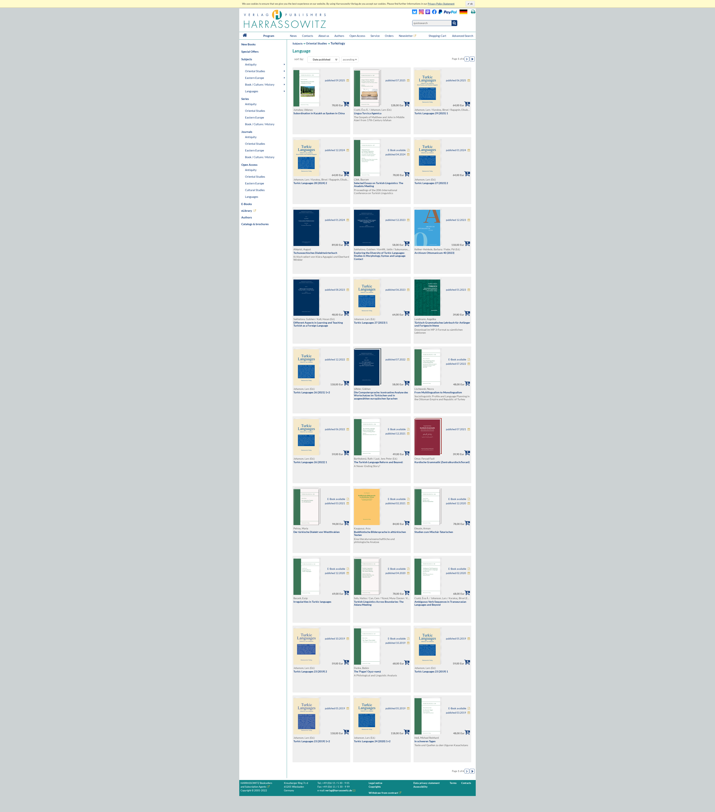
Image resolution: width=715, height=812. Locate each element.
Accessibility (420, 786)
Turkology (338, 43)
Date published (322, 59)
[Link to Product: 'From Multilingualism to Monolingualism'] (428, 384)
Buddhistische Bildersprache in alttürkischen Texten (380, 533)
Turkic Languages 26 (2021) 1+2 (311, 392)
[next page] (467, 59)
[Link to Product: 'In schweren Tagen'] (428, 733)
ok (471, 3)
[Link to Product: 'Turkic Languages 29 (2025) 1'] (428, 105)
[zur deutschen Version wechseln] (463, 11)
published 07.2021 (456, 429)
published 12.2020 (456, 503)
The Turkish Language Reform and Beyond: (378, 462)
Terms (453, 783)
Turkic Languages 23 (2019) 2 (310, 671)
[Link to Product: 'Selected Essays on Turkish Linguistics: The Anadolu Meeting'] (367, 175)
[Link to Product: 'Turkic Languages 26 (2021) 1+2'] (307, 384)
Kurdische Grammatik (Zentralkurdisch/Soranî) (442, 462)
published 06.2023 (395, 289)
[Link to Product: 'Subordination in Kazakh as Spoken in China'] (307, 105)
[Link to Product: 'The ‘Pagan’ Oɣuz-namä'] (367, 663)
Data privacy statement (426, 783)
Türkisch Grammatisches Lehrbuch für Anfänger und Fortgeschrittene (442, 324)
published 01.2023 (456, 289)
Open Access (357, 35)
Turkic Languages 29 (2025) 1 (431, 113)
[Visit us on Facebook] (443, 13)
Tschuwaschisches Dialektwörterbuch (315, 252)
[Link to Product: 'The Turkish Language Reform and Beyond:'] (367, 454)
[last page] (472, 59)
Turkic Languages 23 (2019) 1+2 (311, 741)
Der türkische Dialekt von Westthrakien (316, 531)
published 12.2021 (395, 433)
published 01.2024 (456, 150)
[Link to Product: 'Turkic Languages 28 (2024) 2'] (307, 175)
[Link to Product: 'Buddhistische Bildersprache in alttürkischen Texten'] (367, 524)
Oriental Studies (255, 71)
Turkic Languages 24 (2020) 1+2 (372, 741)
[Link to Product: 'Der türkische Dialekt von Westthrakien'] (307, 524)
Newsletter (406, 35)
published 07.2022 (395, 359)
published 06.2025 (456, 80)
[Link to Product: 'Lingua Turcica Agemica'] (367, 105)
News (293, 35)
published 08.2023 (335, 289)
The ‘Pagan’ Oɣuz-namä (367, 671)
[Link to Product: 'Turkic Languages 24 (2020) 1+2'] (367, 733)
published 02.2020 (456, 573)
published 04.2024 (395, 154)
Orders (389, 35)
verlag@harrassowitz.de (338, 790)
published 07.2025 (395, 80)
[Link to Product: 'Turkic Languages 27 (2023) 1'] (367, 314)
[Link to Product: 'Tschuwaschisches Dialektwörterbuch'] (307, 245)
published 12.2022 (335, 359)
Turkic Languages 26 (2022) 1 (310, 462)
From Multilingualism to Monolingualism (438, 392)
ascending (349, 59)
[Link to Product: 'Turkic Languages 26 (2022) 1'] (307, 454)
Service (375, 35)
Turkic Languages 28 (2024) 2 (310, 183)
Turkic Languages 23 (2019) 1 (431, 671)
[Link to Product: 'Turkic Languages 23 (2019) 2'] (307, 663)
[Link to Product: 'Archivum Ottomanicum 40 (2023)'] (428, 245)
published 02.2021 (395, 503)
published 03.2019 (456, 712)
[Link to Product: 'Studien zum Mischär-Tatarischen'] (428, 524)
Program (268, 35)
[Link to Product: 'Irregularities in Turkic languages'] (307, 593)
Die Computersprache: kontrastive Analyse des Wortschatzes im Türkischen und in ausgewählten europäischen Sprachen (381, 395)
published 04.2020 (395, 573)
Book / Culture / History (259, 84)
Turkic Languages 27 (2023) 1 (370, 322)
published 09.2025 (335, 80)
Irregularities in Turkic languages (312, 601)
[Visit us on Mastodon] (427, 13)
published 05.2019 (456, 638)
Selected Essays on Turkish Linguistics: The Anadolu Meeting (378, 184)
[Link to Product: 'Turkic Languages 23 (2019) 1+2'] (307, 733)
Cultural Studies (255, 190)
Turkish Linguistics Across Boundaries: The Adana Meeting (378, 603)
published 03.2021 (335, 503)
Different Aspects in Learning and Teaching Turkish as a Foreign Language (318, 324)
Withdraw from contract (383, 792)
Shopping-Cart (438, 35)
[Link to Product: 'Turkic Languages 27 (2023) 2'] (428, 175)
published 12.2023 (395, 220)
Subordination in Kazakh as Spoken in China (319, 113)
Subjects (298, 43)
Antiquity (251, 64)
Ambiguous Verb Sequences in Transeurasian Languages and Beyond (440, 603)
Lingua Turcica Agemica (367, 113)
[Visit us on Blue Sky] (414, 13)
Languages (251, 91)
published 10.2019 (335, 638)
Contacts (307, 35)
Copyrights (375, 786)
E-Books (246, 204)
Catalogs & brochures (255, 224)
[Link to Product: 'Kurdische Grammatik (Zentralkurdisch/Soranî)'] (428, 454)
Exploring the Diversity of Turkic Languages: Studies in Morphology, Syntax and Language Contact (379, 255)
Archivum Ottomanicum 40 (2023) (434, 252)
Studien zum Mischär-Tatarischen (433, 531)
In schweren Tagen (425, 741)
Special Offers (250, 51)
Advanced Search (462, 35)
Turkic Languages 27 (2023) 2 (431, 183)
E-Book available (397, 150)
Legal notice (375, 783)
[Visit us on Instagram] (420, 13)
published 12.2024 (335, 150)
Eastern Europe (254, 77)
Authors (339, 35)
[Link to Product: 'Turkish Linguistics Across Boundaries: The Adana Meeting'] (367, 593)
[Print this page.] (473, 11)
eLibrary (246, 210)
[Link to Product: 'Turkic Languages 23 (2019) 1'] (428, 663)
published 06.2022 (335, 429)
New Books (248, 44)
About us (323, 35)
